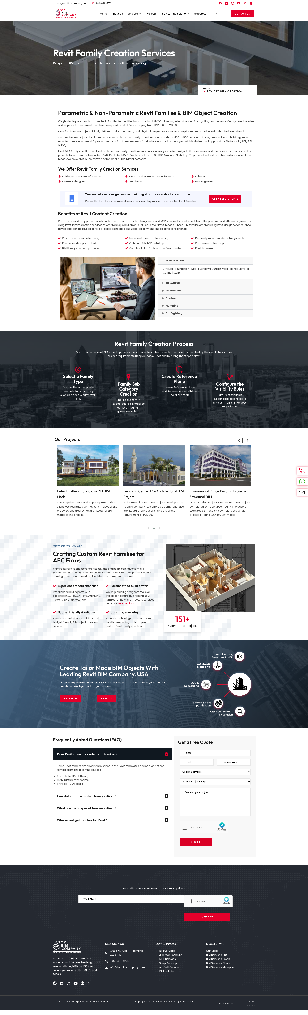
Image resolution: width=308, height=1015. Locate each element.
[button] (216, 13)
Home (103, 13)
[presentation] (239, 440)
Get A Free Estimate (225, 199)
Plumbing (172, 305)
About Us (117, 13)
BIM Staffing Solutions (175, 13)
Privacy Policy (226, 1003)
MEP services (126, 603)
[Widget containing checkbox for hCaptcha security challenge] (204, 827)
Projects (151, 13)
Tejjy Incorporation (99, 1001)
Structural (172, 283)
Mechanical (173, 290)
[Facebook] (220, 3)
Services (133, 13)
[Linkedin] (226, 3)
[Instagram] (232, 3)
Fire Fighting (174, 313)
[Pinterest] (250, 3)
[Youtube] (238, 3)
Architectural (174, 260)
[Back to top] (299, 1006)
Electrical (171, 298)
